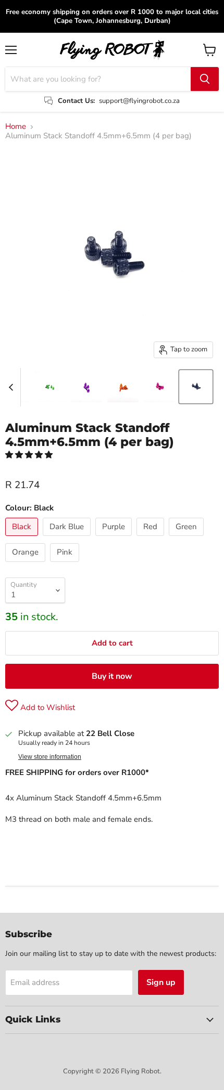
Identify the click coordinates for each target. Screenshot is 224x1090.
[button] (30, 455)
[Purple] (114, 538)
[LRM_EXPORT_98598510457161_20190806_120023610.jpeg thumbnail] (86, 386)
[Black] (23, 538)
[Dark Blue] (68, 538)
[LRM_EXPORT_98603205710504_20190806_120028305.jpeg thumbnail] (50, 386)
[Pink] (66, 564)
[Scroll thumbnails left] (12, 387)
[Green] (187, 538)
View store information (49, 756)
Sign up (161, 982)
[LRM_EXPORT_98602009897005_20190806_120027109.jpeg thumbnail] (123, 386)
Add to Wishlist (46, 707)
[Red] (151, 538)
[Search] (205, 79)
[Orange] (26, 564)
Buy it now (112, 676)
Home (15, 126)
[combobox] (98, 79)
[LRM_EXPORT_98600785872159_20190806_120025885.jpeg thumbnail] (159, 386)
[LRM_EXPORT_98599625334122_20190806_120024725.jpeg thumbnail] (196, 386)
